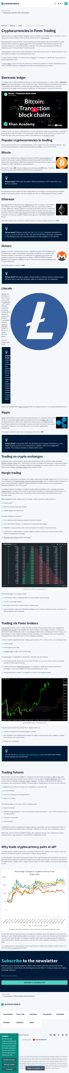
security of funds (49, 135)
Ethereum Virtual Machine (47, 213)
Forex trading (7, 63)
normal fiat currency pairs (9, 630)
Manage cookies (9, 1064)
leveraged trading (21, 467)
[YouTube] (50, 1035)
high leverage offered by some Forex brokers (29, 481)
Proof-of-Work (39, 232)
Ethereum (4, 204)
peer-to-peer (24, 44)
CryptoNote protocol (41, 255)
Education (19, 1022)
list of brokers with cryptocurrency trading (30, 754)
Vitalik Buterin (29, 204)
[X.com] (59, 1035)
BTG (9, 184)
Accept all (9, 1069)
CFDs (46, 630)
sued (58, 443)
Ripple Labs (45, 420)
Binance (34, 781)
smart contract (23, 213)
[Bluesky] (67, 1035)
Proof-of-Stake (10, 234)
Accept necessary (9, 1060)
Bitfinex (4, 463)
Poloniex (9, 463)
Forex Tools (20, 1014)
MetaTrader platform (24, 666)
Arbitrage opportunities (11, 537)
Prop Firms (33, 1014)
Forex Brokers (8, 1014)
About (32, 1022)
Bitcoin (34, 57)
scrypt (4, 324)
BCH (59, 181)
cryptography (45, 38)
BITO (29, 833)
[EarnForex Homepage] (10, 3)
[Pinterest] (54, 1035)
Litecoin (3, 294)
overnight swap (8, 651)
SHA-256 (4, 326)
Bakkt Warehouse (52, 779)
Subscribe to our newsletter (34, 982)
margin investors (7, 491)
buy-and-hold (15, 948)
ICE (59, 777)
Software (6, 1022)
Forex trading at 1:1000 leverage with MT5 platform (18, 996)
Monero (3, 251)
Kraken (15, 463)
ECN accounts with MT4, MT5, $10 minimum (16, 12)
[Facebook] (63, 1035)
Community (60, 1014)
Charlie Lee (6, 302)
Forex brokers (5, 628)
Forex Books (47, 1014)
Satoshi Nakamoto (45, 158)
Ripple (3, 418)
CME (53, 777)
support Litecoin (23, 406)
